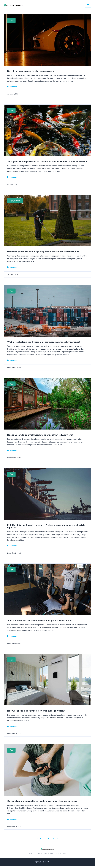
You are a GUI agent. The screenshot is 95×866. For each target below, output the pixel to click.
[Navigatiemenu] (88, 5)
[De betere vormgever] (13, 5)
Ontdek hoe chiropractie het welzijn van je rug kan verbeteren (42, 801)
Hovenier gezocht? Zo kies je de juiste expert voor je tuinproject (43, 251)
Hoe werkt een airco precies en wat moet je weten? (36, 710)
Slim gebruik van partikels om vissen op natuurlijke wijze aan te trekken (47, 161)
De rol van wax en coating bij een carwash (30, 71)
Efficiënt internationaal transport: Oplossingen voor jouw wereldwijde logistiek (46, 526)
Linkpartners (61, 853)
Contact (38, 853)
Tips (11, 20)
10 (54, 838)
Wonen (17, 200)
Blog (30, 853)
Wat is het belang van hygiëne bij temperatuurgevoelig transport (43, 341)
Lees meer (12, 86)
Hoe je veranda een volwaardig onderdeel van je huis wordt (40, 434)
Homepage (48, 853)
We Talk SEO (56, 862)
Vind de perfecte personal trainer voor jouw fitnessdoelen (39, 620)
